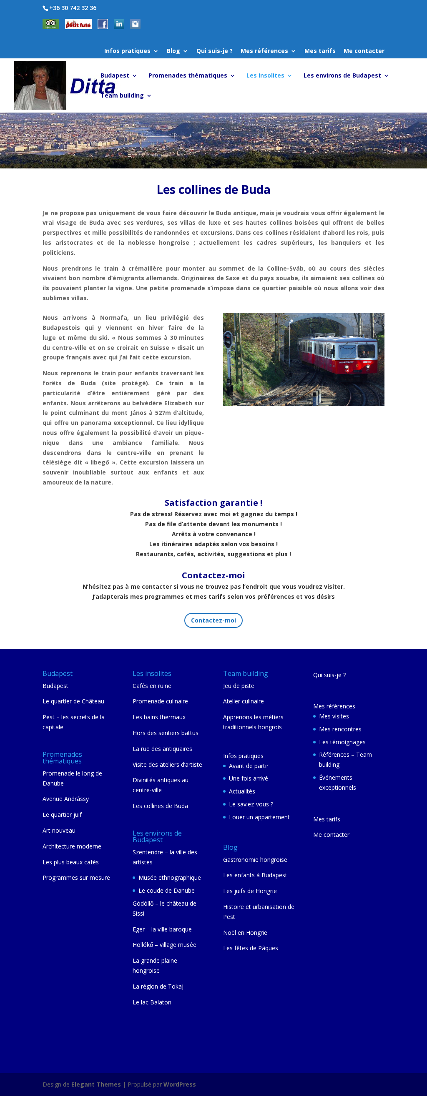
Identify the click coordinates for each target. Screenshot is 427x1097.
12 (305, 379)
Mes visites (334, 716)
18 (347, 379)
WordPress (179, 1084)
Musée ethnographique (169, 877)
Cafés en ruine (152, 686)
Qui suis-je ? (214, 51)
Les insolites (265, 76)
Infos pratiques (127, 51)
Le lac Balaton (152, 1002)
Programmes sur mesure (76, 877)
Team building (122, 96)
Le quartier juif (62, 814)
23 (300, 389)
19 (354, 379)
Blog (173, 51)
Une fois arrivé (248, 778)
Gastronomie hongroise (255, 860)
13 (312, 379)
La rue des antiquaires (162, 749)
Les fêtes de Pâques (250, 948)
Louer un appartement (259, 817)
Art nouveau (59, 830)
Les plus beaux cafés (71, 862)
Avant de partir (249, 766)
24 (307, 389)
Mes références (264, 51)
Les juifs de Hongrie (250, 891)
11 (297, 379)
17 (340, 379)
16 (333, 379)
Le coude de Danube (166, 890)
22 (375, 379)
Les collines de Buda (160, 806)
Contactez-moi (213, 620)
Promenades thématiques (187, 76)
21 (368, 379)
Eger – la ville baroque (162, 929)
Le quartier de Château (73, 701)
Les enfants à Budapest (255, 875)
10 (290, 379)
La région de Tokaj (158, 986)
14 (319, 379)
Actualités (242, 791)
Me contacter (364, 51)
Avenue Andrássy (66, 799)
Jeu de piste (238, 686)
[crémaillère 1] (303, 404)
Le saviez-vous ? (251, 804)
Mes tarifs (320, 51)
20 (361, 379)
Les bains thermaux (159, 717)
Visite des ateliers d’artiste (167, 764)
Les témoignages (342, 742)
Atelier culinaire (243, 701)
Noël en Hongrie (245, 932)
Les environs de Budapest (342, 76)
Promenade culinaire (160, 701)
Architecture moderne (72, 846)
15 (326, 379)
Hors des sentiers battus (165, 733)
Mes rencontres (340, 729)
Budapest (114, 76)
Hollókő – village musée (164, 945)
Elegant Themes (96, 1084)
